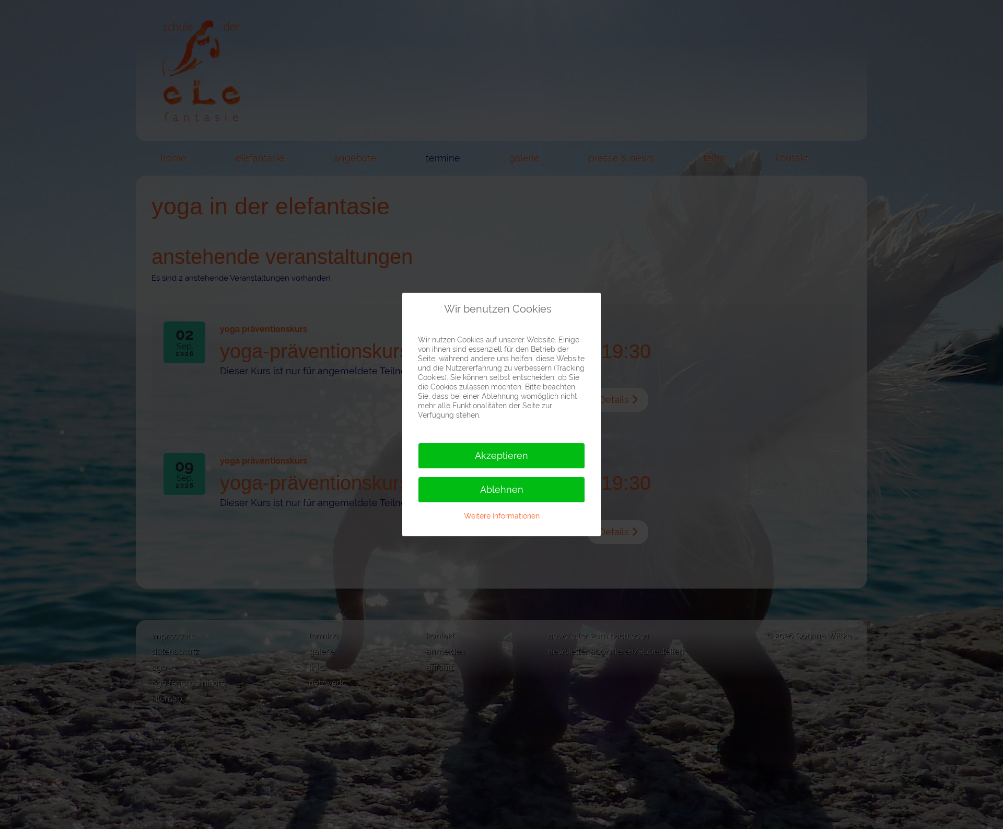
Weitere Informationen (502, 516)
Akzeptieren (501, 455)
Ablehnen (501, 489)
